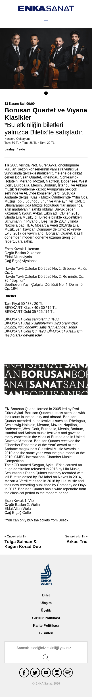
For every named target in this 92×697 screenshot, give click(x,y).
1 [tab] (46, 93)
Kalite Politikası (46, 625)
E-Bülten (46, 633)
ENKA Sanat (46, 8)
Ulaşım (46, 603)
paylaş (9, 149)
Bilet (46, 595)
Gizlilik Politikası (46, 618)
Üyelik (46, 610)
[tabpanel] (46, 58)
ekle (22, 149)
